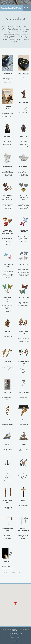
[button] (15, 603)
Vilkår (18, 637)
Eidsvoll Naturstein (11, 8)
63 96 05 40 (15, 633)
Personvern (13, 637)
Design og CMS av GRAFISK (16, 641)
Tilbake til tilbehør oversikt (12, 573)
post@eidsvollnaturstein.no (15, 635)
